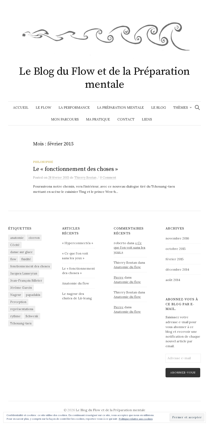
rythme (15, 316)
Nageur (15, 295)
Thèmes (180, 107)
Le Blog (158, 107)
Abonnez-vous (182, 372)
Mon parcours (65, 119)
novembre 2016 (177, 238)
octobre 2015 (176, 249)
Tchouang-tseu (20, 323)
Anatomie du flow (75, 283)
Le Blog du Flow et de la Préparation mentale (104, 78)
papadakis (33, 295)
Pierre (118, 277)
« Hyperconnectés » (77, 243)
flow (13, 259)
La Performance (74, 107)
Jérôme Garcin (21, 288)
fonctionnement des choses (30, 266)
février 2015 (174, 259)
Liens (147, 119)
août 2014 (173, 280)
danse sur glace (21, 252)
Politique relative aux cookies (136, 418)
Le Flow (43, 107)
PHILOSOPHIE (43, 162)
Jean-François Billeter (26, 280)
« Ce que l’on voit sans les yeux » (129, 247)
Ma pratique (98, 119)
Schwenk (32, 316)
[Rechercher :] (197, 107)
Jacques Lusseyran (23, 273)
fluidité (26, 259)
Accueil (20, 107)
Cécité (15, 245)
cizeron (34, 238)
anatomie (17, 238)
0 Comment (108, 177)
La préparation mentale (120, 107)
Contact (126, 119)
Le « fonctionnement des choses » (75, 169)
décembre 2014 (177, 269)
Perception (18, 302)
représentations (21, 309)
